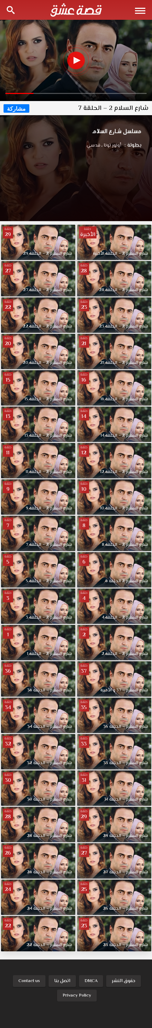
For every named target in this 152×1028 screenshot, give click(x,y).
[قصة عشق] (76, 9)
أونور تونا (111, 145)
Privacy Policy (77, 995)
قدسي (93, 145)
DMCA (91, 981)
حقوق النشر (123, 981)
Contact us (29, 981)
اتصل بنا (62, 981)
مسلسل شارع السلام (116, 131)
